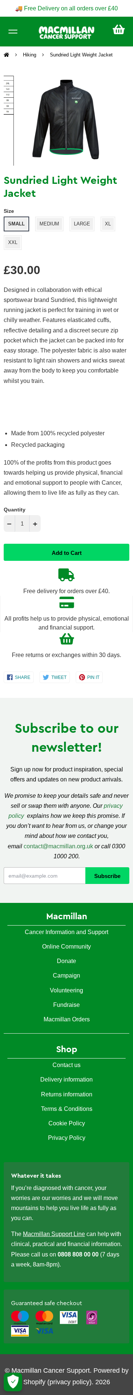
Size (9, 211)
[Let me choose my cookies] (13, 1382)
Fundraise (66, 1005)
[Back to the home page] (7, 55)
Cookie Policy (66, 1123)
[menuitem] (118, 29)
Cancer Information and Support (66, 932)
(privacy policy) (69, 1382)
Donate (66, 961)
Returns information (66, 1094)
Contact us (66, 1065)
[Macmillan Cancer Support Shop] (66, 32)
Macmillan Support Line (54, 1234)
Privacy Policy (66, 1138)
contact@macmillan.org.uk (58, 846)
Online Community (66, 946)
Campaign (66, 975)
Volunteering (66, 990)
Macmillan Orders (67, 1019)
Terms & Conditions (66, 1109)
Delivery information (66, 1079)
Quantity (14, 510)
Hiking (29, 55)
